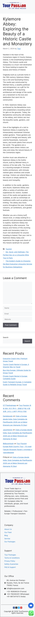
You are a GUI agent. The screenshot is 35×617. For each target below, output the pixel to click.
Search (5, 337)
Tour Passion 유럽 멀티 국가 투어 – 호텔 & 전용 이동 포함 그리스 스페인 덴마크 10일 (17, 408)
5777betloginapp (9, 405)
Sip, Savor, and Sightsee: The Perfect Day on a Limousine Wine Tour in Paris (16, 255)
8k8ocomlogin (8, 444)
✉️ (31, 605)
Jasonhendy (7, 430)
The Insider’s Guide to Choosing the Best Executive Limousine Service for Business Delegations (17, 264)
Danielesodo (8, 416)
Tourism (9, 249)
